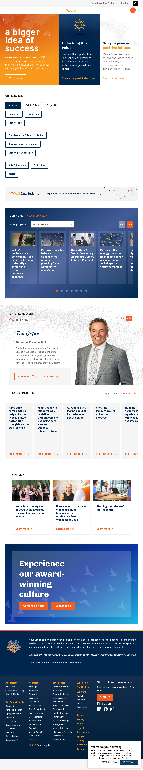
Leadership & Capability (20, 153)
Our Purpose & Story (14, 690)
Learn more (22, 529)
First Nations (15, 123)
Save (115, 762)
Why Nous (15, 78)
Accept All (129, 762)
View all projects (35, 216)
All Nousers (48, 376)
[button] (56, 291)
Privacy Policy (80, 722)
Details (105, 762)
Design (11, 174)
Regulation (52, 105)
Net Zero (9, 732)
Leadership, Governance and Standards (12, 725)
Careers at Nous (33, 606)
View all (127, 393)
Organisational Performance (23, 144)
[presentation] (122, 224)
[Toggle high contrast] (135, 3)
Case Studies (82, 707)
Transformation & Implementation (25, 135)
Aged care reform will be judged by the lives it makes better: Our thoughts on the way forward (19, 417)
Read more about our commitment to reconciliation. (56, 662)
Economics (14, 114)
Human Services (60, 717)
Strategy (12, 105)
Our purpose (110, 78)
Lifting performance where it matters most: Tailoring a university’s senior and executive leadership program (22, 263)
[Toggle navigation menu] (8, 10)
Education (57, 690)
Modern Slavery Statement (82, 741)
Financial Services (61, 705)
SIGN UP (105, 697)
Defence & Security (62, 687)
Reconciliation (12, 736)
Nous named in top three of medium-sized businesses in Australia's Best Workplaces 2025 (71, 513)
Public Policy (32, 105)
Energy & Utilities (61, 694)
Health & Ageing (60, 713)
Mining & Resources (62, 728)
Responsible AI (12, 740)
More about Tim (27, 376)
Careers (80, 715)
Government (58, 709)
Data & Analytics (17, 165)
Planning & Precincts (62, 732)
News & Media (12, 694)
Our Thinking (83, 687)
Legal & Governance (82, 730)
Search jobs (63, 606)
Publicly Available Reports (80, 700)
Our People (82, 683)
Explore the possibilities (75, 78)
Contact (125, 3)
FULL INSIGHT (17, 454)
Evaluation (33, 114)
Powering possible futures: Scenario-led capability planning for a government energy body (52, 260)
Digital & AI (39, 165)
